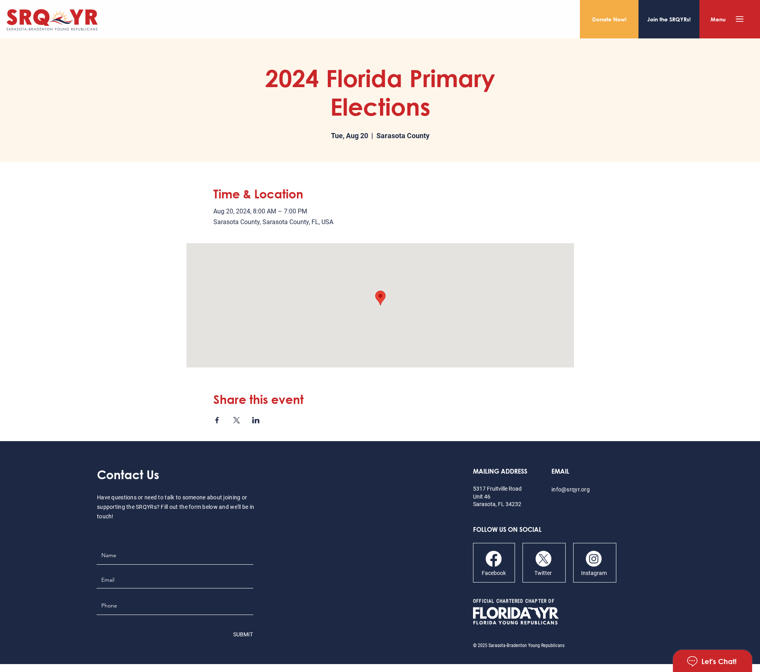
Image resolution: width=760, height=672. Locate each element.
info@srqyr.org (570, 489)
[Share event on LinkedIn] (256, 420)
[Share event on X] (236, 420)
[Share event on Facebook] (217, 420)
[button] (739, 19)
